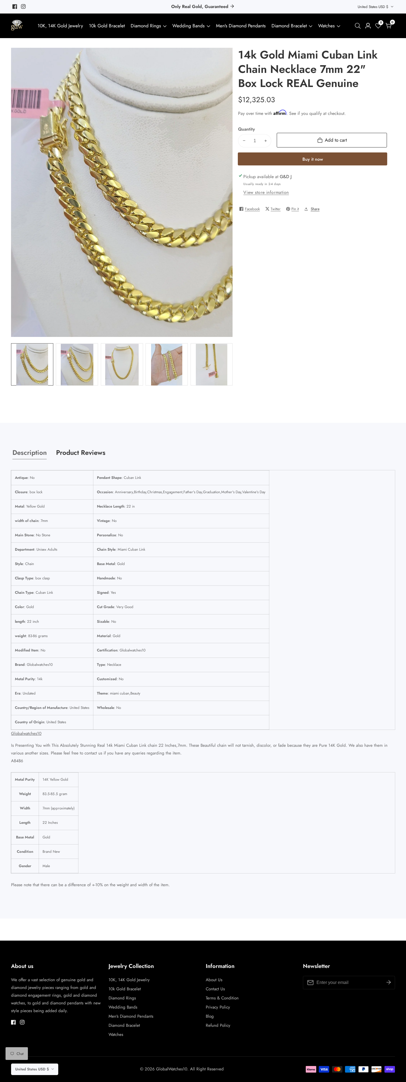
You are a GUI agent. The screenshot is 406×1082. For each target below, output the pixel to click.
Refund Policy (218, 1025)
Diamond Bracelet (289, 25)
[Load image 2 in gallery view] (77, 365)
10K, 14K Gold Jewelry (60, 25)
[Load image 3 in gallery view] (122, 365)
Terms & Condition (222, 998)
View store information (266, 192)
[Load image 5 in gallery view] (212, 365)
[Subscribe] (389, 982)
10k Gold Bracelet (107, 25)
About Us (214, 980)
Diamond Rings (146, 25)
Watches (326, 25)
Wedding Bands (189, 25)
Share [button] (315, 208)
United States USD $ (373, 6)
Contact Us (215, 989)
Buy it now (312, 159)
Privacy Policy (218, 1007)
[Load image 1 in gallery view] (32, 365)
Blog (210, 1016)
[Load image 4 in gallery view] (167, 365)
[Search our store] (359, 26)
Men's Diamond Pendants (241, 25)
